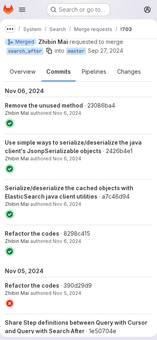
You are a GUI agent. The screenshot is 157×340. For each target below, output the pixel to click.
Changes (129, 71)
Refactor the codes (32, 233)
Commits (58, 71)
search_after (25, 51)
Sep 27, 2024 (105, 50)
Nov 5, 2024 (67, 293)
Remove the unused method (44, 105)
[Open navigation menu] (22, 9)
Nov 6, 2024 (67, 113)
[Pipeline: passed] (9, 123)
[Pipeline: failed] (9, 303)
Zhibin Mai (17, 113)
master (76, 51)
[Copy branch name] (49, 51)
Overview (22, 71)
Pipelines (94, 71)
